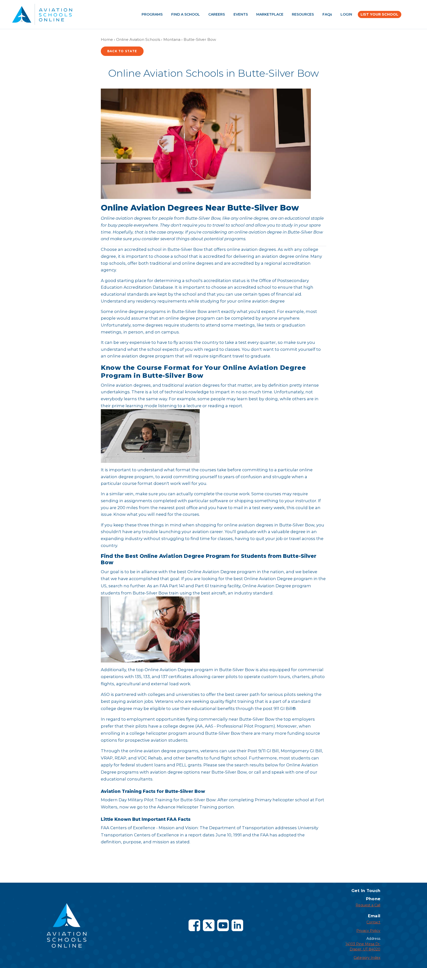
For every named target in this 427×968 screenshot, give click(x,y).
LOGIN (346, 14)
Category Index (367, 957)
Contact (373, 922)
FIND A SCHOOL (185, 14)
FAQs (327, 14)
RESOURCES (303, 14)
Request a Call (368, 905)
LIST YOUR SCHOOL (379, 14)
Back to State (122, 51)
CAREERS (216, 14)
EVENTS (241, 14)
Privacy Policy (368, 930)
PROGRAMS (152, 14)
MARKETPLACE (269, 14)
